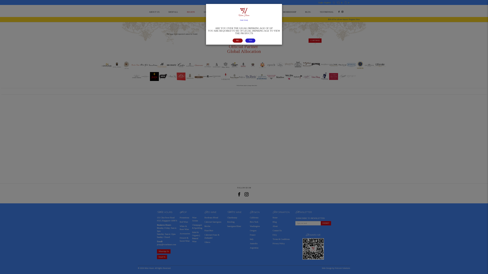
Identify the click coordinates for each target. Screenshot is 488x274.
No (237, 40)
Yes (250, 40)
